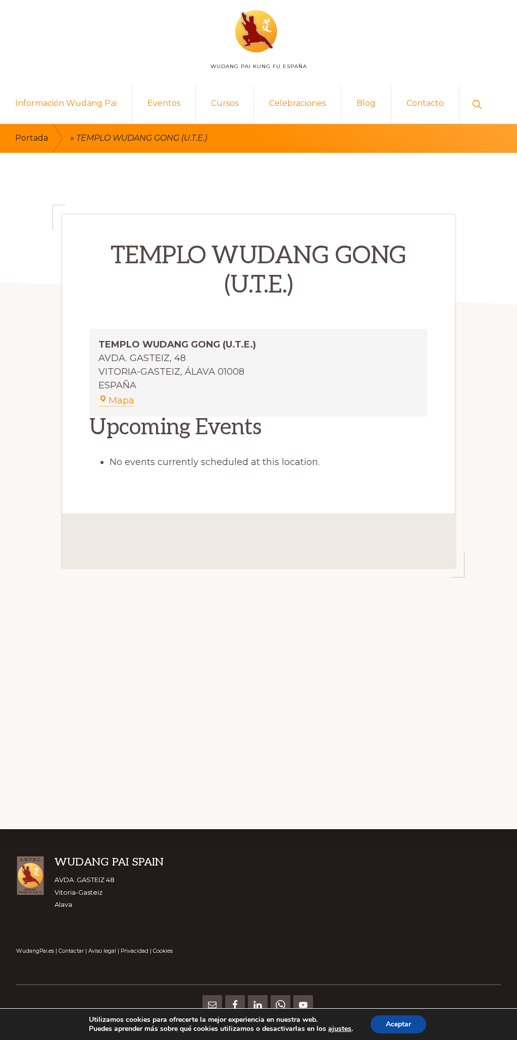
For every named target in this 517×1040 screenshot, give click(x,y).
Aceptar (398, 1024)
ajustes (339, 1028)
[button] (476, 104)
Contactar (71, 951)
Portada (31, 138)
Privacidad (134, 951)
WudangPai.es (35, 951)
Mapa (121, 401)
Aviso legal (102, 951)
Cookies (163, 951)
